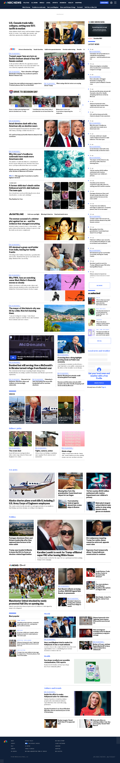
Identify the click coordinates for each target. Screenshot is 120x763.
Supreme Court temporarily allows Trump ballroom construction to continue (97, 552)
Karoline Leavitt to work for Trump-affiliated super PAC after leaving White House (100, 265)
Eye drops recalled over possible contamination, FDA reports (57, 661)
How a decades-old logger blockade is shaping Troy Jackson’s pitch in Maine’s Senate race (24, 73)
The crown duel (15, 450)
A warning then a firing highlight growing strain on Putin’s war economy (70, 359)
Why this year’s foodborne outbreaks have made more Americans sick (21, 156)
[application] (64, 32)
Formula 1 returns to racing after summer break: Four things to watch (74, 603)
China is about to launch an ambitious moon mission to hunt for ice (100, 275)
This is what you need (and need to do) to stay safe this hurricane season (102, 302)
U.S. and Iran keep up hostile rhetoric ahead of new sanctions (25, 135)
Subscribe (57, 746)
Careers (13, 748)
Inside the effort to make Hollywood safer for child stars (56, 695)
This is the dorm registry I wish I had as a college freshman (103, 323)
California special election (53, 49)
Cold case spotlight (33, 214)
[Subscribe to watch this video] (31, 348)
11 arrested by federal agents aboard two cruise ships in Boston (75, 504)
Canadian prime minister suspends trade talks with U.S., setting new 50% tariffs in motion (100, 184)
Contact (13, 743)
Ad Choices (14, 751)
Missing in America (47, 214)
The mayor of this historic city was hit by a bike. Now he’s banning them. (24, 310)
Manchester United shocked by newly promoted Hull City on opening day (28, 602)
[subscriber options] (111, 2)
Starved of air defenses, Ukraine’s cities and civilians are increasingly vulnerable (19, 382)
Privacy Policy (29, 740)
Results (79, 49)
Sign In (104, 387)
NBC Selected (58, 751)
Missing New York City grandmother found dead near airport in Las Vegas (99, 231)
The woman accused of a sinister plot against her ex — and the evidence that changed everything (24, 221)
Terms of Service (29, 748)
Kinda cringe (67, 451)
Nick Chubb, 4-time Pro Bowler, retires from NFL (103, 598)
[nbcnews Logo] (5, 741)
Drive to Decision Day (25, 49)
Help (12, 746)
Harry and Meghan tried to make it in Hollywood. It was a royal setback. (58, 643)
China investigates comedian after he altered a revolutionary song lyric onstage (100, 67)
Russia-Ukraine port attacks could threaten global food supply (69, 376)
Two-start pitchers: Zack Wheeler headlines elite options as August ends (103, 586)
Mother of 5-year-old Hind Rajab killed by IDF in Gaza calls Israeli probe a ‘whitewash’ (101, 646)
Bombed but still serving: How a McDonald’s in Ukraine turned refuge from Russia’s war (31, 367)
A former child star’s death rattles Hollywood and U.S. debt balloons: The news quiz (24, 188)
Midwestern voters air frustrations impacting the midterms (64, 111)
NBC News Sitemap (59, 740)
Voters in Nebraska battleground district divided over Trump (19, 110)
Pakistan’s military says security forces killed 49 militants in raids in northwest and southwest (100, 241)
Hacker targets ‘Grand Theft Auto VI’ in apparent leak (66, 722)
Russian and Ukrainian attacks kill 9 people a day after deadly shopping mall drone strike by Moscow (71, 383)
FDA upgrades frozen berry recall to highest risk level (23, 177)
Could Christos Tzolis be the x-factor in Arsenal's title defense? (103, 574)
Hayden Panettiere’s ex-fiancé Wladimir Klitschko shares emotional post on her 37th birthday (57, 710)
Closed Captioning (60, 743)
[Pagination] (78, 94)
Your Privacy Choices (34, 743)
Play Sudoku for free (16, 199)
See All (99, 341)
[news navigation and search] (115, 2)
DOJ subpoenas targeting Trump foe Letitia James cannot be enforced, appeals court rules (97, 541)
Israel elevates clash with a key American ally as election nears (23, 124)
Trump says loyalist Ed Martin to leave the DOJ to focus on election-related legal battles (20, 552)
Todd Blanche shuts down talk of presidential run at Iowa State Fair (43, 110)
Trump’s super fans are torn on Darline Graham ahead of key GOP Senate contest (24, 58)
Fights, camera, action (44, 450)
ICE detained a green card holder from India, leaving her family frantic (23, 249)
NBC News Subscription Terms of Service (36, 751)
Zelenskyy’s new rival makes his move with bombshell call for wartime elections (42, 382)
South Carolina (38, 49)
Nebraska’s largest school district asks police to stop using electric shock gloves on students (103, 507)
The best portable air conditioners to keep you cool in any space (102, 333)
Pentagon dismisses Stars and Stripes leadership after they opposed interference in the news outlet (99, 196)
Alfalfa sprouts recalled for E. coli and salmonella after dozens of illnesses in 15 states (25, 170)
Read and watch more (61, 214)
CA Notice (27, 746)
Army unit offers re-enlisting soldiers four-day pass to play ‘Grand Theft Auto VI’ (101, 722)
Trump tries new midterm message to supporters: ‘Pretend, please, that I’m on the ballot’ (25, 84)
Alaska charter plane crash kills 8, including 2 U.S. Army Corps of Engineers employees (31, 502)
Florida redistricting (69, 49)
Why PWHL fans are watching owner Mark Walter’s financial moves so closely (22, 280)
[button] (48, 2)
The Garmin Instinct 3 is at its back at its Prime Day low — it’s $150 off (103, 313)
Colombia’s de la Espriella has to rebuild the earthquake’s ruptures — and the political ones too (100, 56)
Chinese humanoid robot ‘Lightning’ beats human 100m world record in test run (99, 105)
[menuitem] (26, 2)
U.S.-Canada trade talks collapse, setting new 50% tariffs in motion (22, 25)
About (12, 740)
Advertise (57, 748)
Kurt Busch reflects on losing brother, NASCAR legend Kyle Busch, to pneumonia (69, 591)
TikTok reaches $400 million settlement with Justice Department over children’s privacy (99, 173)
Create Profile (99, 383)
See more (99, 285)
